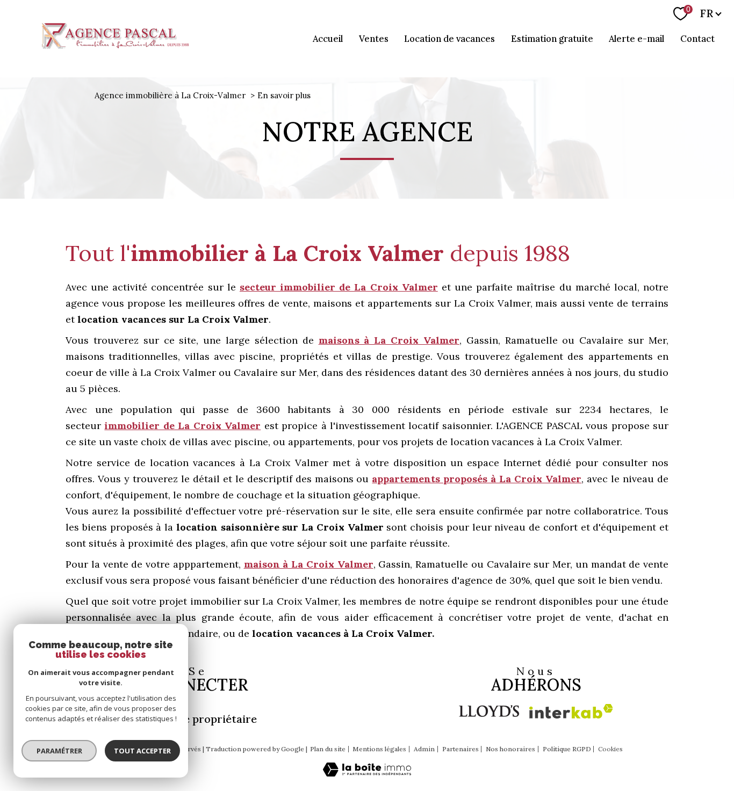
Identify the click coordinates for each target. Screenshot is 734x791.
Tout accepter (142, 751)
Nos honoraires (510, 749)
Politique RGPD (567, 749)
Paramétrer (59, 751)
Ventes (373, 38)
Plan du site (328, 749)
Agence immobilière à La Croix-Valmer (170, 95)
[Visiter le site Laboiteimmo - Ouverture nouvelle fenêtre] (367, 773)
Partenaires (460, 749)
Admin (424, 749)
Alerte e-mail (636, 38)
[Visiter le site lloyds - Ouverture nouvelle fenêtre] (489, 711)
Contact (697, 38)
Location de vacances (449, 38)
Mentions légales (379, 749)
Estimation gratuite (552, 38)
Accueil (328, 38)
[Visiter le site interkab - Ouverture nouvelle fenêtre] (571, 711)
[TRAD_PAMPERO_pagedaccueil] (114, 49)
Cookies (610, 749)
